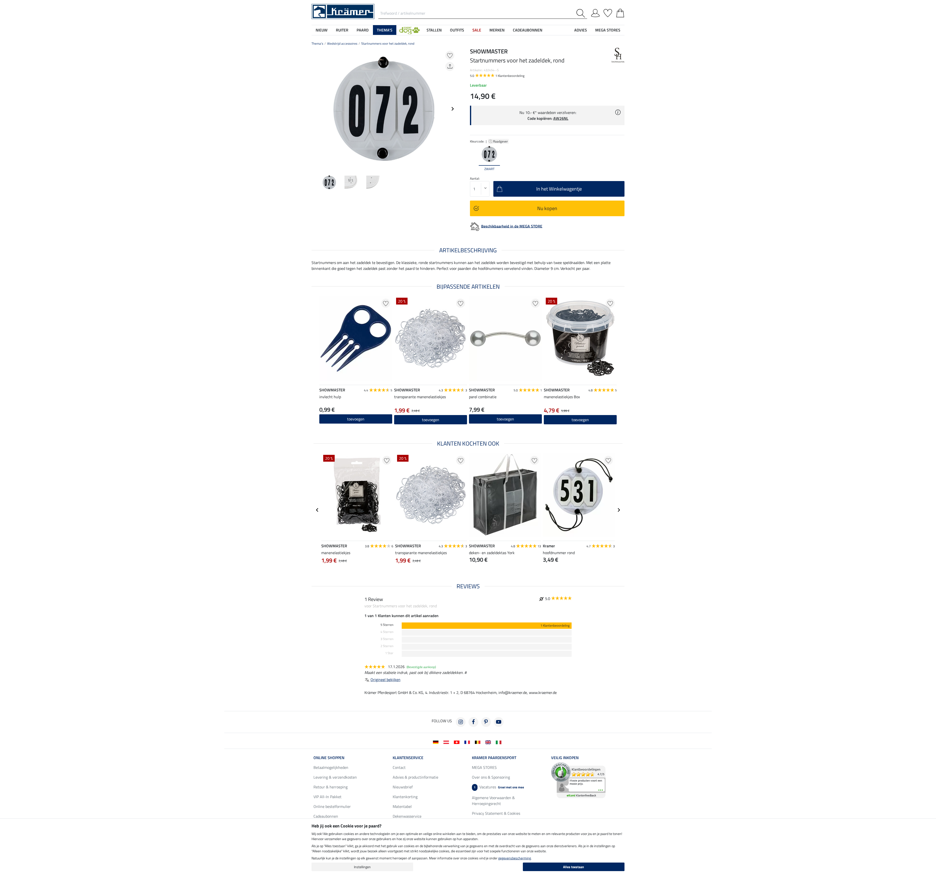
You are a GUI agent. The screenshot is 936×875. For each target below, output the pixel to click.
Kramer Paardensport (494, 758)
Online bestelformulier (332, 806)
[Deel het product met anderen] (449, 66)
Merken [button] (497, 30)
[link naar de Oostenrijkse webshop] (447, 742)
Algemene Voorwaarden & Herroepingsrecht (493, 800)
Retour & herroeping (330, 787)
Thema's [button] (384, 30)
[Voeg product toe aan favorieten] (449, 55)
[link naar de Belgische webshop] (478, 742)
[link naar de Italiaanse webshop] (499, 742)
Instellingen (362, 866)
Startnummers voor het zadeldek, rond (387, 43)
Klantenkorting (405, 797)
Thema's (317, 43)
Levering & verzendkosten (335, 777)
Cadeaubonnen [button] (527, 30)
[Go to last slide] (317, 510)
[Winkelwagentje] (620, 12)
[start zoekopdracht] (581, 13)
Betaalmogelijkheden (330, 767)
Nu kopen (547, 208)
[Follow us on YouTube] (499, 722)
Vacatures (499, 787)
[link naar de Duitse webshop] (436, 742)
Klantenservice (408, 758)
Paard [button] (363, 30)
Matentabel (402, 806)
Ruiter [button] (342, 30)
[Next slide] (452, 109)
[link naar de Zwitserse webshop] (457, 742)
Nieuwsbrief (403, 787)
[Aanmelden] (595, 12)
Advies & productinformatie (415, 777)
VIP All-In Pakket (327, 797)
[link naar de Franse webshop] (468, 742)
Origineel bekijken (385, 679)
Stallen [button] (434, 30)
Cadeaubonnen (325, 816)
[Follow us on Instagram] (461, 722)
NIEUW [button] (322, 30)
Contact (399, 767)
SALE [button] (476, 30)
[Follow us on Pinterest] (486, 722)
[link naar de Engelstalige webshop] (489, 742)
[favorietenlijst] (608, 12)
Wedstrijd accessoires (342, 43)
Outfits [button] (457, 30)
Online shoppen (328, 758)
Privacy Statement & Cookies (496, 813)
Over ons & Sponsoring (491, 777)
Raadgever (501, 141)
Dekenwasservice (407, 816)
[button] (409, 30)
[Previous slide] (315, 109)
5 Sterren (386, 624)
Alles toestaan (573, 866)
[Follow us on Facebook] (473, 722)
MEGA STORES (607, 30)
